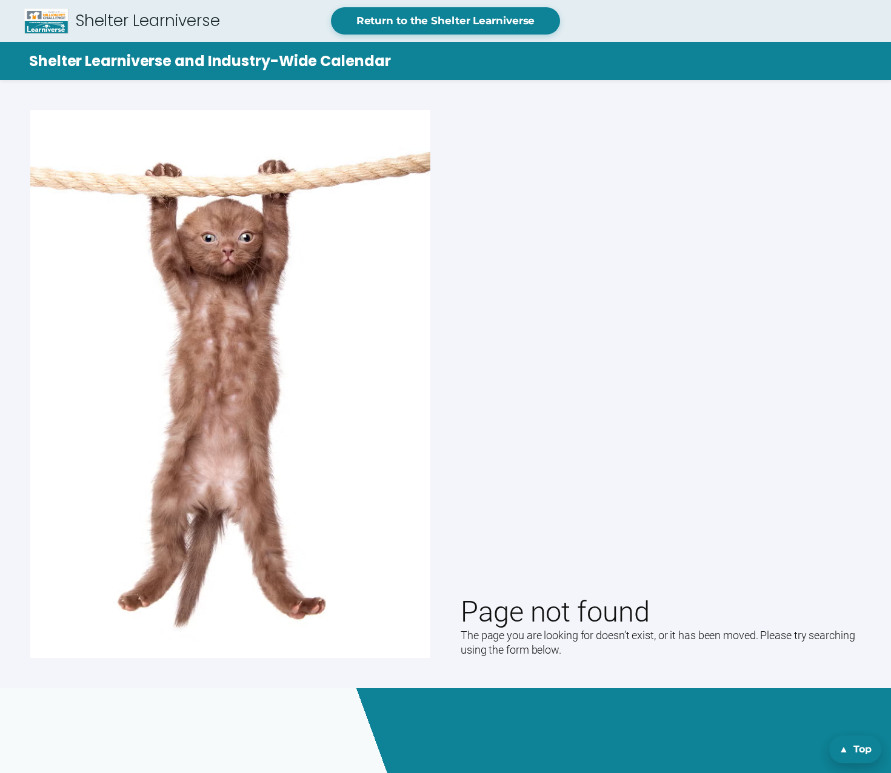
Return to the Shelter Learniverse (445, 21)
